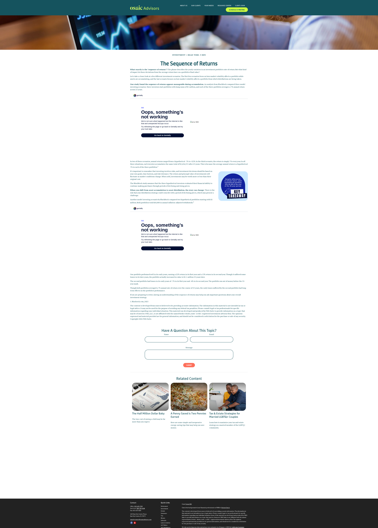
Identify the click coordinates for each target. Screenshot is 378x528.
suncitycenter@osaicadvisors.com (140, 519)
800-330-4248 (141, 508)
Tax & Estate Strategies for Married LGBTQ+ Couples (224, 415)
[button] (183, 5)
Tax (162, 516)
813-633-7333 (138, 506)
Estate (163, 511)
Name (166, 334)
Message (189, 347)
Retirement (164, 506)
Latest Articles (165, 523)
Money (163, 518)
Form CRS (188, 504)
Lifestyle (163, 520)
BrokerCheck (225, 508)
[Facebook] (131, 522)
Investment (164, 509)
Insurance (164, 513)
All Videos (164, 525)
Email (211, 334)
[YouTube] (134, 522)
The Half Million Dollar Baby (148, 413)
